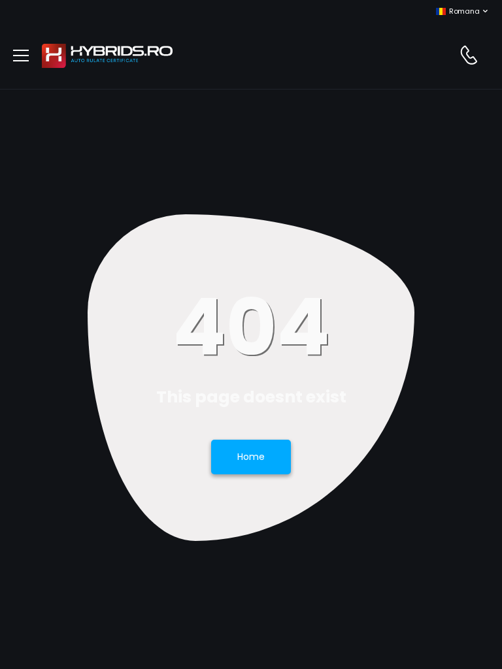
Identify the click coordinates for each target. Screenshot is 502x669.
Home (251, 456)
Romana (464, 11)
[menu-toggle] (21, 55)
